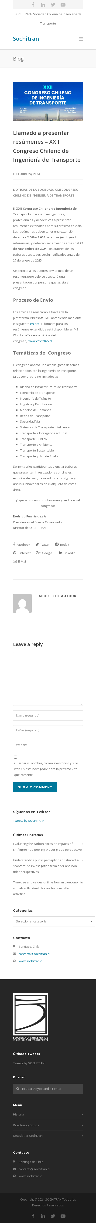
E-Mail (22, 561)
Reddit (64, 544)
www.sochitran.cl (30, 961)
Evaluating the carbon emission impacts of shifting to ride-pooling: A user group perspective (47, 847)
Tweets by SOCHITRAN (29, 820)
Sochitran (26, 38)
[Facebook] (33, 4)
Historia (18, 1114)
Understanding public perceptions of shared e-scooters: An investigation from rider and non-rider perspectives (46, 866)
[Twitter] (53, 4)
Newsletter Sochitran (28, 1135)
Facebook (23, 544)
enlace (35, 324)
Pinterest (24, 553)
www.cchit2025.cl (40, 341)
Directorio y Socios (26, 1125)
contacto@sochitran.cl (34, 954)
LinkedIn (69, 553)
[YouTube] (63, 4)
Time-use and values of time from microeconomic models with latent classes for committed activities (47, 888)
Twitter (45, 544)
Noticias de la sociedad (33, 189)
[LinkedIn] (43, 4)
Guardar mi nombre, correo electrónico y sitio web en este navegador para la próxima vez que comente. (46, 769)
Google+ (47, 553)
